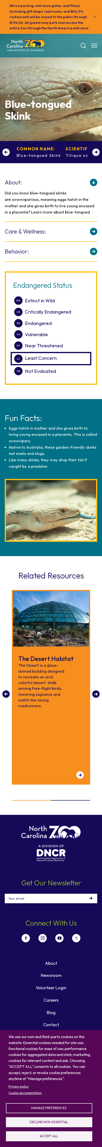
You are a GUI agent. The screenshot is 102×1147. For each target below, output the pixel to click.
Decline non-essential (49, 1122)
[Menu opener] (94, 45)
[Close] (95, 17)
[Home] (25, 46)
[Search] (83, 46)
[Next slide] (96, 152)
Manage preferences (49, 1108)
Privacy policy (19, 1086)
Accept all (49, 1136)
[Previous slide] (6, 152)
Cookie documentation (25, 1093)
